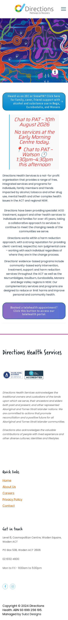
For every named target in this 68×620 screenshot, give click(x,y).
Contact (8, 506)
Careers (8, 493)
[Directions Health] (34, 9)
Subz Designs (31, 614)
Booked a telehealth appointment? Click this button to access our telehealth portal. (34, 311)
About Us (9, 487)
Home (6, 480)
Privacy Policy (12, 499)
